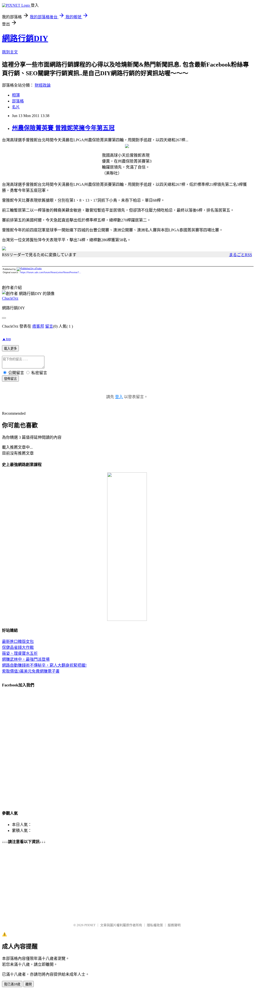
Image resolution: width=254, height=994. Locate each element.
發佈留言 (10, 379)
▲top (6, 339)
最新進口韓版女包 (18, 641)
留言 (49, 326)
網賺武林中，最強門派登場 (26, 659)
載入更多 (10, 348)
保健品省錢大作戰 (18, 647)
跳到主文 (10, 52)
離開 (28, 984)
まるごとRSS (240, 255)
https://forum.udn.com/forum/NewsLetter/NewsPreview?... (50, 272)
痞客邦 (38, 326)
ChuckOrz (10, 298)
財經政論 (43, 85)
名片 (16, 107)
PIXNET (89, 925)
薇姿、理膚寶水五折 (20, 653)
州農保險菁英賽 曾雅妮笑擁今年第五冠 (63, 128)
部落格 (18, 101)
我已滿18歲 (12, 984)
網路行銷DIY (25, 38)
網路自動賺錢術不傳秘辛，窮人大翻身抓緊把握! (44, 665)
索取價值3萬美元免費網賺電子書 (31, 671)
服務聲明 (174, 925)
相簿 (16, 95)
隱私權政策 (155, 925)
